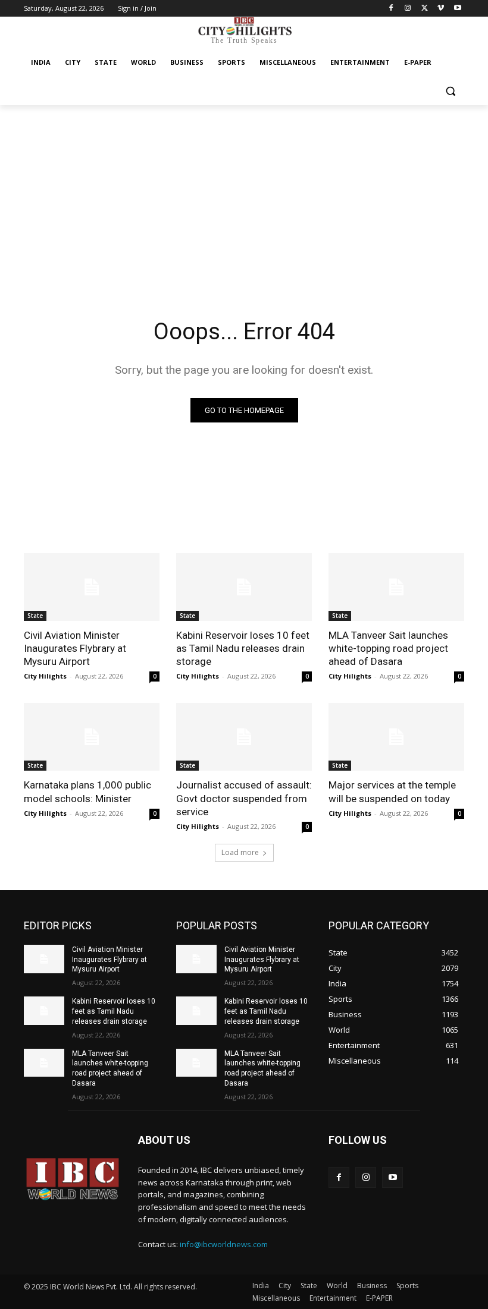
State (35, 615)
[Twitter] (424, 8)
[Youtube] (457, 8)
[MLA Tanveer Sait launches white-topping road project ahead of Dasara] (396, 587)
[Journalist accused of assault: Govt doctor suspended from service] (244, 737)
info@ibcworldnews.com (224, 1244)
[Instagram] (408, 8)
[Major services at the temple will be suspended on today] (396, 737)
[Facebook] (391, 8)
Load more (240, 852)
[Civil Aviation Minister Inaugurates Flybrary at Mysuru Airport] (91, 587)
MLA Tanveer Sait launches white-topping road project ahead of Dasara (388, 648)
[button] (450, 91)
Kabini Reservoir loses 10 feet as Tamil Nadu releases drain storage (242, 648)
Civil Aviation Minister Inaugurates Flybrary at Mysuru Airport (75, 648)
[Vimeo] (441, 8)
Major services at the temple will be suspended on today (392, 791)
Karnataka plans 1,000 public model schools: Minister (87, 791)
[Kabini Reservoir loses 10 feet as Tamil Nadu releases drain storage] (244, 587)
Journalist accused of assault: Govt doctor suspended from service (244, 798)
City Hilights (45, 675)
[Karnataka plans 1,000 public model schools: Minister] (91, 737)
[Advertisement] (244, 194)
